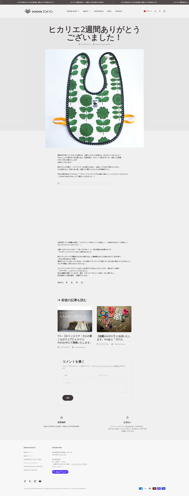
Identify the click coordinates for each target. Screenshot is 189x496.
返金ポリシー (28, 456)
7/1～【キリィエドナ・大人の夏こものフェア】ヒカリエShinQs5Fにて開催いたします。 (75, 339)
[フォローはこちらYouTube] (40, 481)
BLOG (109, 11)
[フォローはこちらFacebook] (25, 481)
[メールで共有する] (82, 283)
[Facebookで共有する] (67, 283)
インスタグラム (76, 464)
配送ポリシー (28, 452)
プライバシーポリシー (103, 366)
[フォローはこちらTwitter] (30, 481)
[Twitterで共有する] (72, 283)
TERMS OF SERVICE (30, 470)
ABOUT (85, 11)
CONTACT (118, 11)
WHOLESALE (98, 11)
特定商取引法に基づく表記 (32, 459)
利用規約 (116, 366)
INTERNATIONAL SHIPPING (33, 466)
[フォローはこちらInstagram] (35, 481)
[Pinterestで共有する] (77, 283)
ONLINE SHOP (72, 11)
